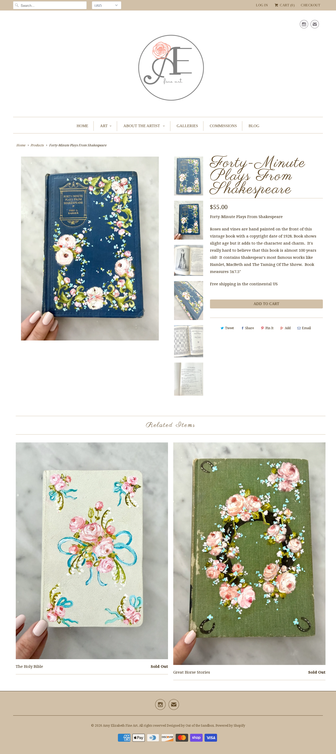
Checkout (310, 5)
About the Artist (142, 126)
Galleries (187, 126)
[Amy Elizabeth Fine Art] (168, 65)
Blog (254, 126)
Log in (262, 5)
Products (37, 145)
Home (82, 126)
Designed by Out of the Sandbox (190, 725)
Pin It (269, 328)
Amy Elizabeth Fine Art (120, 725)
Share (249, 328)
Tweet (229, 328)
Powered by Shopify (230, 725)
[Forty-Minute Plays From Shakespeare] (89, 248)
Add (288, 328)
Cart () (287, 5)
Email (306, 328)
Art (104, 126)
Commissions (223, 126)
